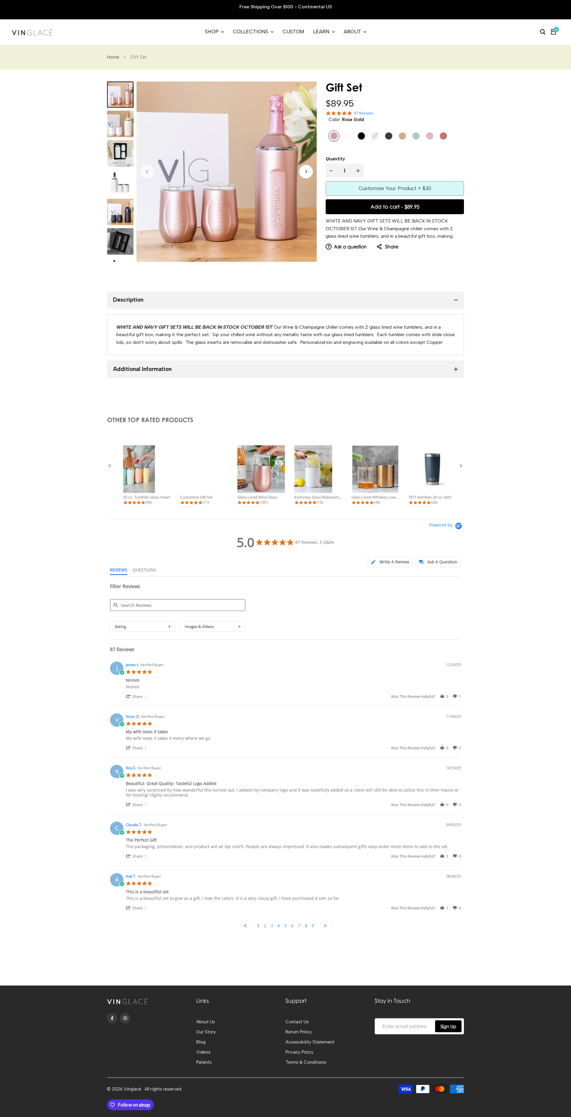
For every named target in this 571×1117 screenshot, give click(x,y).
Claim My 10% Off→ (285, 594)
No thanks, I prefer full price (286, 612)
